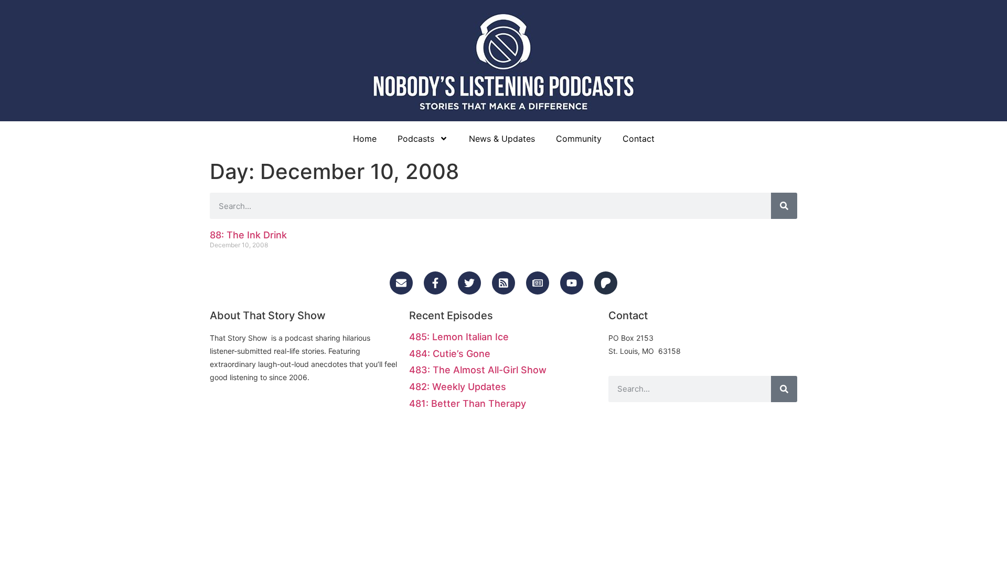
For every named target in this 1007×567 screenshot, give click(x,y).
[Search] (784, 206)
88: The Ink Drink (248, 234)
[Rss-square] (503, 283)
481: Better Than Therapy (467, 403)
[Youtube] (571, 283)
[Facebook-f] (435, 283)
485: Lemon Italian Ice (459, 336)
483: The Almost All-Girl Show (478, 369)
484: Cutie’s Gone (449, 353)
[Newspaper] (537, 283)
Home (365, 138)
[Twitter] (469, 283)
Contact (639, 138)
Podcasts (416, 138)
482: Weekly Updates (457, 386)
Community (579, 138)
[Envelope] (401, 283)
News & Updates (502, 138)
